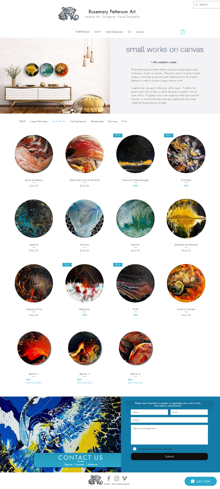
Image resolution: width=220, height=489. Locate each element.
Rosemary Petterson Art (112, 11)
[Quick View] (34, 154)
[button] (183, 31)
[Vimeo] (124, 478)
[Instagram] (116, 478)
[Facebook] (108, 478)
